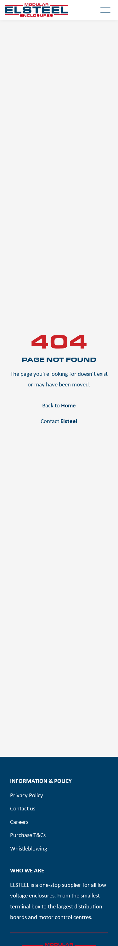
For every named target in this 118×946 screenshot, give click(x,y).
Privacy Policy (26, 795)
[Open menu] (105, 14)
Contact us (22, 808)
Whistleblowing (28, 848)
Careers (19, 822)
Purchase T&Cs (28, 835)
